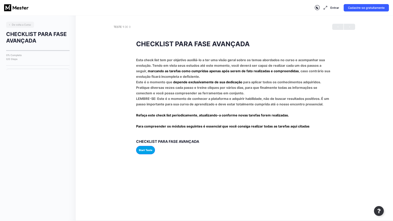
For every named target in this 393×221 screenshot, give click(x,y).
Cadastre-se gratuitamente (366, 7)
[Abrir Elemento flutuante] (379, 211)
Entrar (334, 7)
